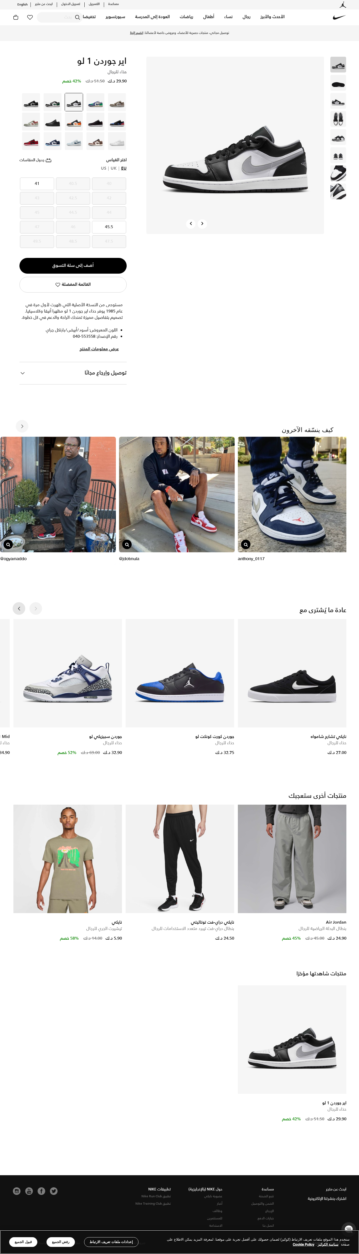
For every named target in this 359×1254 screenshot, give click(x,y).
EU (124, 168)
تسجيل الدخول (70, 4)
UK (114, 168)
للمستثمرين (214, 1218)
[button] (272, 17)
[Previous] (191, 224)
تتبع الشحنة (266, 1196)
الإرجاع (269, 1211)
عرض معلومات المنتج (99, 349)
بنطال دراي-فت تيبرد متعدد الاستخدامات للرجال (193, 928)
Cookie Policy (303, 1244)
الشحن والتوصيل (262, 1203)
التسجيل (94, 4)
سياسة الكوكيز (328, 1244)
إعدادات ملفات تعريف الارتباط (111, 1241)
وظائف (217, 1211)
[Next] (202, 224)
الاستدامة (215, 1225)
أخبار (219, 1203)
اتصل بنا (268, 1225)
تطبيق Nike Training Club (153, 1203)
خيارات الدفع (266, 1218)
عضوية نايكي (213, 1196)
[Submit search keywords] (77, 17)
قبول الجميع (23, 1241)
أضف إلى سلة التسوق (73, 265)
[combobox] (60, 17)
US (103, 168)
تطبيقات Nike (159, 1189)
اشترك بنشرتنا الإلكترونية (327, 1198)
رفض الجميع (61, 1241)
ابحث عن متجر (44, 4)
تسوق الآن (145, 33)
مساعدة (113, 4)
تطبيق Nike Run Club (156, 1196)
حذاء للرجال (336, 743)
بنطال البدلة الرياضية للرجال (322, 928)
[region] (179, 1242)
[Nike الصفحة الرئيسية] (339, 17)
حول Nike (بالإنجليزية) (205, 1189)
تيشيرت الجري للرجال (104, 928)
